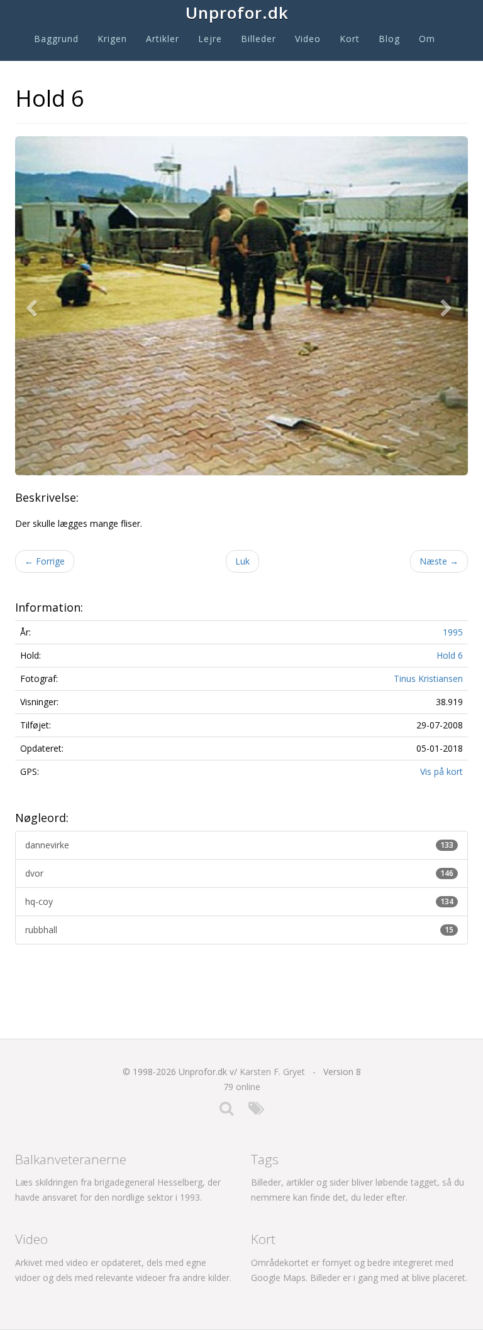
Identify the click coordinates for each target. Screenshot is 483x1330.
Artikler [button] (162, 39)
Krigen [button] (112, 39)
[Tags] (256, 1111)
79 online (241, 1087)
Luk (242, 561)
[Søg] (226, 1111)
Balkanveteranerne (70, 1159)
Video (308, 39)
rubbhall (239, 930)
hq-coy (239, 901)
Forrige (45, 561)
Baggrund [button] (56, 39)
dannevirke (239, 845)
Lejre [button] (210, 39)
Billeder (258, 39)
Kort (350, 39)
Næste (438, 561)
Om (427, 39)
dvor (239, 873)
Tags (265, 1159)
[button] (34, 305)
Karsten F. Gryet (272, 1072)
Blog (389, 39)
